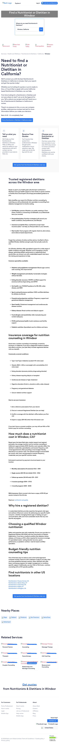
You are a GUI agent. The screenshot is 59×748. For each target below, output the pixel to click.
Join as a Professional (22, 711)
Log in (38, 3)
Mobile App (4, 713)
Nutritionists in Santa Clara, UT (18, 583)
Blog (34, 713)
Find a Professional (7, 706)
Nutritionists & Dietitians (29, 54)
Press (34, 716)
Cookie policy (39, 739)
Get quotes (29, 684)
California (41, 54)
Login (3, 711)
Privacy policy (5, 740)
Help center (20, 713)
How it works (5, 708)
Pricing (18, 708)
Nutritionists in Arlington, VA (17, 588)
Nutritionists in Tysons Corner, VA (19, 581)
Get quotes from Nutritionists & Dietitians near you (29, 165)
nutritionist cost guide (21, 500)
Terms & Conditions (28, 739)
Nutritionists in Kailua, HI (16, 586)
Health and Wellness (14, 54)
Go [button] (41, 29)
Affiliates (35, 711)
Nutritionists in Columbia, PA (17, 585)
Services (3, 54)
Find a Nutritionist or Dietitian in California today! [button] (17, 120)
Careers (35, 708)
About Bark (36, 706)
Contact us (52, 721)
